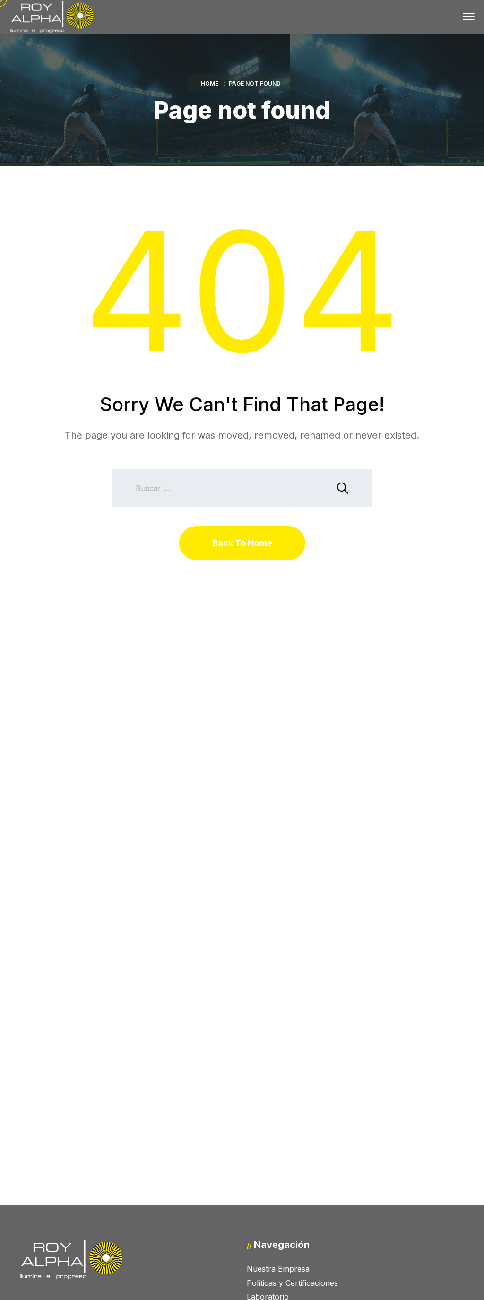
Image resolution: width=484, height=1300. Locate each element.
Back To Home (242, 543)
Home (209, 83)
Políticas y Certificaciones (292, 1283)
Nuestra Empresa (278, 1269)
